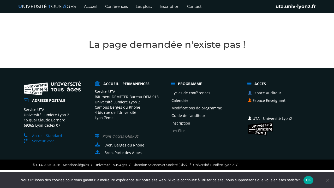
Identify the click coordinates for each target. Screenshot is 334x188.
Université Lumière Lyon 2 (213, 165)
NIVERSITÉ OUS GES (47, 6)
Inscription (169, 6)
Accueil (90, 6)
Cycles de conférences (190, 92)
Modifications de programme (196, 107)
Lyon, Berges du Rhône (124, 145)
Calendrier (180, 100)
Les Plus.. (179, 130)
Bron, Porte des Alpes (123, 152)
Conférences (116, 6)
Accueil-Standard (47, 135)
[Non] (327, 180)
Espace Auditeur (266, 92)
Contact (194, 6)
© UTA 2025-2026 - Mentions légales (61, 165)
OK (308, 180)
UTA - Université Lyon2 (272, 118)
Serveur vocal (44, 140)
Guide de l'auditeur (188, 115)
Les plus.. (144, 6)
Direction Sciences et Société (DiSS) (160, 165)
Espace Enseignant (268, 100)
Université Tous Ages (110, 165)
